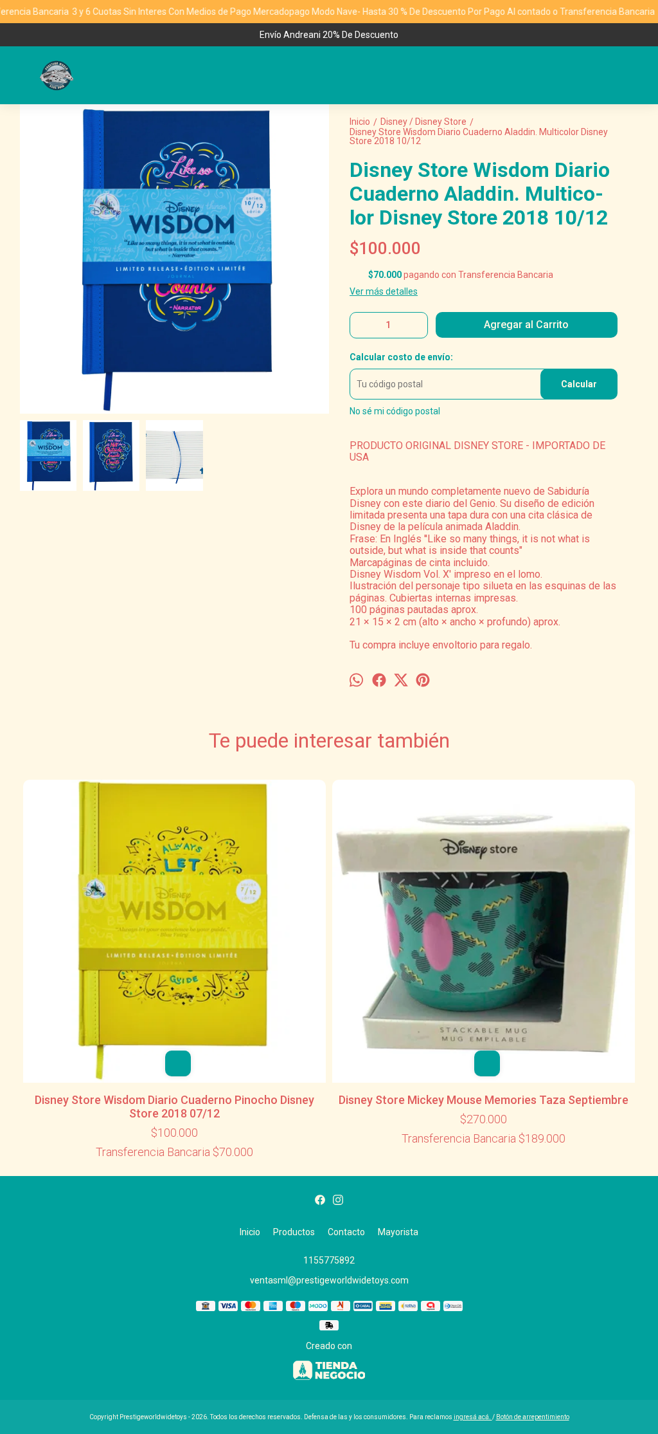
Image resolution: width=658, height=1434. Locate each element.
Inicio (250, 1232)
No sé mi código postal (395, 411)
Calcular (579, 384)
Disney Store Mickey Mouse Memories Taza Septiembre (483, 1100)
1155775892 (329, 1260)
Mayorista (398, 1232)
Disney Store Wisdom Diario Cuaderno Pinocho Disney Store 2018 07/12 (174, 1106)
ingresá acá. (473, 1416)
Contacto (346, 1232)
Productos (294, 1232)
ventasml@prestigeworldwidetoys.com (329, 1280)
